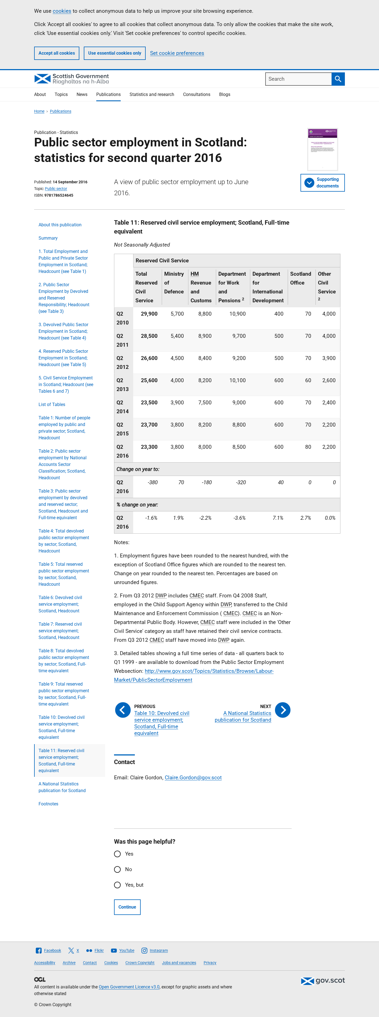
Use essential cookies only (114, 53)
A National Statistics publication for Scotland (62, 787)
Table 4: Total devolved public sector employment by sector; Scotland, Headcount (64, 541)
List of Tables (52, 404)
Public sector (56, 188)
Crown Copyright (140, 962)
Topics (61, 94)
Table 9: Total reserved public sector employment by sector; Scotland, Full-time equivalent (64, 694)
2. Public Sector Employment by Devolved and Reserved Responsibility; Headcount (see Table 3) (64, 298)
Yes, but (134, 885)
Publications (108, 94)
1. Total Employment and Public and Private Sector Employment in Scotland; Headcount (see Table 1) (63, 261)
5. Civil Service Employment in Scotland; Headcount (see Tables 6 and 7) (66, 384)
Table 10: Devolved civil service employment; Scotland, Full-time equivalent (62, 727)
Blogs (224, 94)
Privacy (210, 962)
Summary (48, 238)
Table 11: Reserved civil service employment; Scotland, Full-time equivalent (61, 760)
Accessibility (44, 962)
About (40, 94)
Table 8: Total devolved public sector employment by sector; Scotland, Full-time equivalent (64, 660)
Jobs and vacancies (179, 962)
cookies (62, 11)
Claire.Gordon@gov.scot (193, 777)
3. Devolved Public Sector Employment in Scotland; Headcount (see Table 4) (63, 331)
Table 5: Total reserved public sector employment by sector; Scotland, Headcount (64, 574)
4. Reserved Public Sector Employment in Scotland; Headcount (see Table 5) (63, 358)
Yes (129, 854)
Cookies (111, 962)
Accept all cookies (57, 53)
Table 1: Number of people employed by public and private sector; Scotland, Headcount (64, 427)
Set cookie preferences (177, 53)
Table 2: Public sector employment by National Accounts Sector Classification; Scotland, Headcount (63, 464)
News (82, 94)
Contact (90, 962)
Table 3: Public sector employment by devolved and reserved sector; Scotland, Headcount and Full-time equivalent (63, 504)
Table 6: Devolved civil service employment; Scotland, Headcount (60, 604)
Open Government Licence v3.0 (129, 987)
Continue (127, 907)
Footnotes (48, 804)
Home (39, 111)
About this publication (60, 224)
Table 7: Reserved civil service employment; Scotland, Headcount (60, 631)
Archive (69, 962)
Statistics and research (152, 94)
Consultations (196, 94)
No (128, 869)
